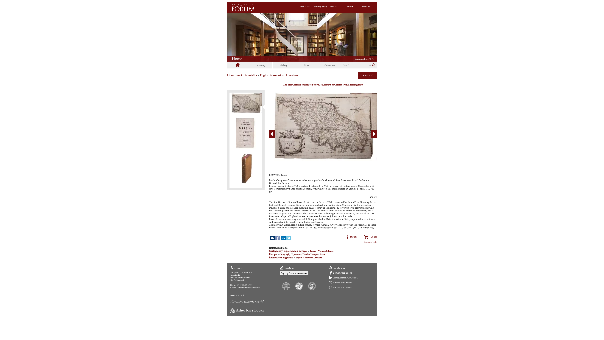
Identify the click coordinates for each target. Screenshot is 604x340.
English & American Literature (279, 75)
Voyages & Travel (325, 251)
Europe (313, 251)
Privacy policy (320, 6)
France (322, 254)
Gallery (283, 65)
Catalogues (329, 65)
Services (333, 6)
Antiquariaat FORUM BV (345, 277)
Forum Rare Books (342, 272)
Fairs (306, 65)
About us (365, 6)
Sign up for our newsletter (294, 273)
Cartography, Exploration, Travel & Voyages (299, 254)
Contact (349, 6)
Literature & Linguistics (242, 75)
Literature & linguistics (281, 257)
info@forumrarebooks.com (248, 287)
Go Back (369, 75)
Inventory (261, 65)
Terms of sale (304, 6)
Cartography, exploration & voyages (288, 250)
